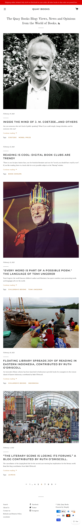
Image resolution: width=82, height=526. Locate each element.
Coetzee (12, 137)
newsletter (6, 517)
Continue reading (9, 133)
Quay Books (41, 9)
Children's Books (17, 289)
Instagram (35, 511)
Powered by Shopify (62, 507)
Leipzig (11, 475)
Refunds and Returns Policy (12, 514)
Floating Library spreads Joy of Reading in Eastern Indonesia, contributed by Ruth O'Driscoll (40, 364)
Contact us (6, 511)
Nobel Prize (25, 137)
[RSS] (59, 24)
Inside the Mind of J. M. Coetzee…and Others (40, 121)
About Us (6, 508)
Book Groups (15, 174)
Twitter (34, 508)
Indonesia (33, 383)
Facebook (35, 504)
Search (5, 504)
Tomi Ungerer (35, 289)
